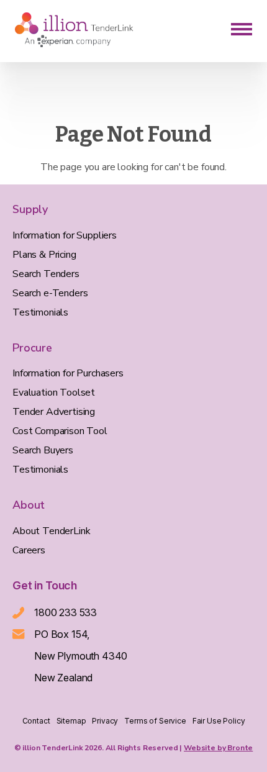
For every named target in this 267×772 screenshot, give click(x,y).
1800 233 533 (65, 612)
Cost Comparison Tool (59, 431)
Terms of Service (155, 720)
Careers (28, 550)
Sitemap (71, 720)
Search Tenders (45, 274)
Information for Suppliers (64, 235)
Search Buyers (42, 450)
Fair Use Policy (218, 720)
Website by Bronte (218, 748)
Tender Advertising (53, 412)
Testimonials (40, 312)
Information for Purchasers (68, 373)
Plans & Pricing (44, 254)
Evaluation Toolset (53, 392)
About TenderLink (51, 531)
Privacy (105, 720)
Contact (36, 720)
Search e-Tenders (50, 293)
